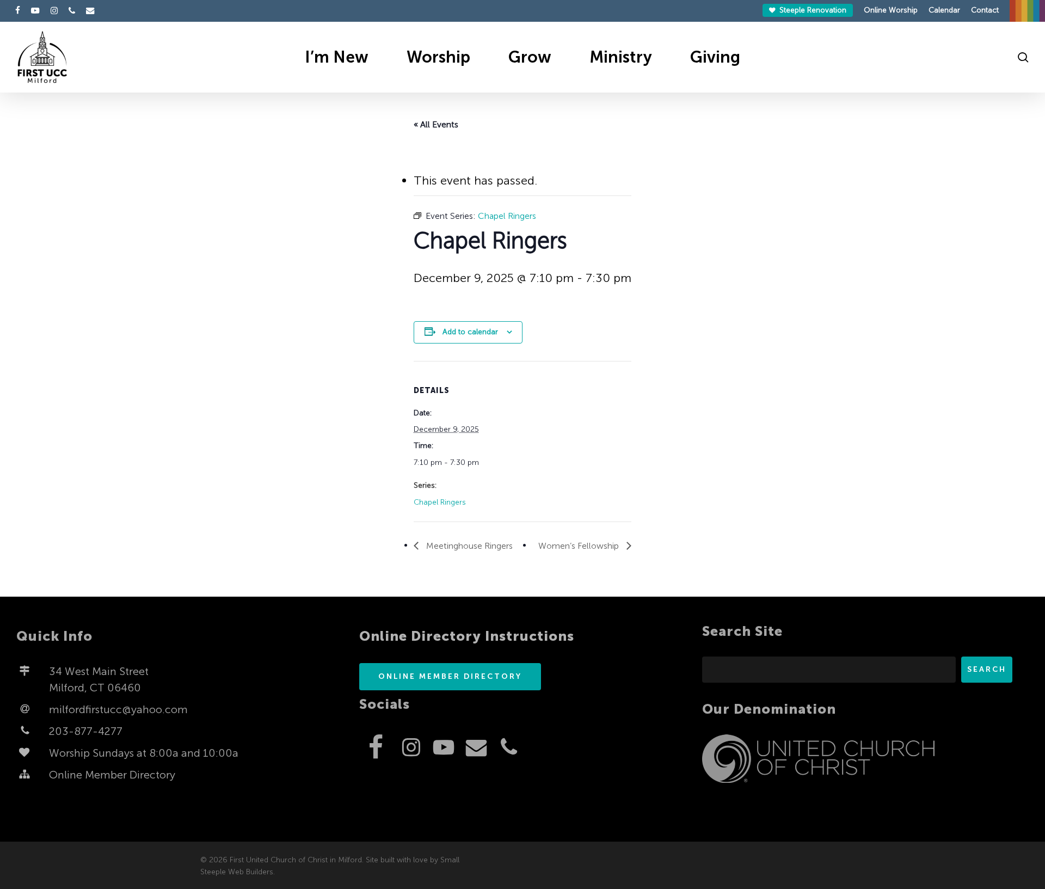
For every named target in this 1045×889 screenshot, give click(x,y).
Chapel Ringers (440, 502)
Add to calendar (470, 331)
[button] (450, 676)
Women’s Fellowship (579, 546)
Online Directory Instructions (466, 636)
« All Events (436, 124)
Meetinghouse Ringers (468, 546)
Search (986, 669)
